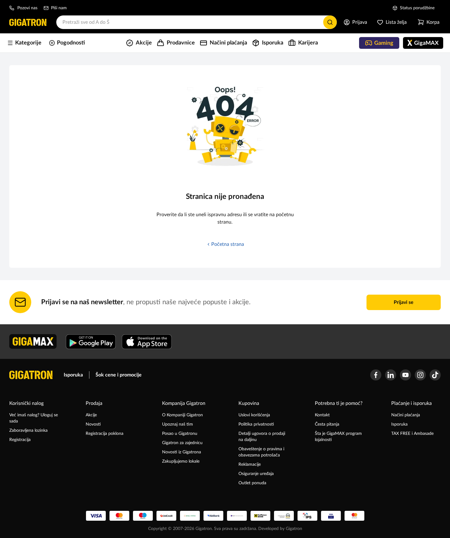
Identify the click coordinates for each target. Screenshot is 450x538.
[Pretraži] (330, 22)
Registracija (20, 440)
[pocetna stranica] (31, 375)
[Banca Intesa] (190, 516)
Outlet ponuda (252, 483)
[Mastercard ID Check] (354, 516)
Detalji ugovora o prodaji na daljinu (261, 436)
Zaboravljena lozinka (28, 430)
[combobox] (196, 22)
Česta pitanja (327, 424)
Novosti (93, 424)
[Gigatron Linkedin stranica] (390, 374)
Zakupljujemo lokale (180, 461)
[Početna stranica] (27, 22)
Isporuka (73, 374)
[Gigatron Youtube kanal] (405, 374)
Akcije (91, 415)
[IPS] (307, 516)
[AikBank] (213, 516)
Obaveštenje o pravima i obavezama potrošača (261, 452)
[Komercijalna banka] (237, 516)
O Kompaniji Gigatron (182, 415)
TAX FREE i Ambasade (412, 433)
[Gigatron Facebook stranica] (375, 374)
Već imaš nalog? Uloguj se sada (33, 418)
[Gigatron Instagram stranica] (420, 374)
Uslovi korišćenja (254, 415)
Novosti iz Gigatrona (181, 452)
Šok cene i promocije (119, 374)
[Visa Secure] (331, 516)
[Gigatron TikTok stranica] (435, 374)
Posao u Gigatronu (179, 433)
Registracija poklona (104, 433)
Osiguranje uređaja (256, 474)
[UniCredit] (166, 516)
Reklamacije (249, 464)
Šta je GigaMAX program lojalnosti (338, 436)
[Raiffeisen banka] (260, 516)
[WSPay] (284, 516)
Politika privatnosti (256, 424)
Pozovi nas (27, 8)
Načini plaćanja (405, 415)
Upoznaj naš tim (177, 424)
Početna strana (227, 244)
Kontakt (322, 415)
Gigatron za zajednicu (182, 443)
